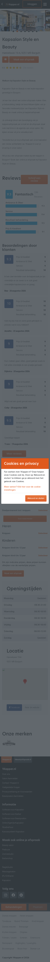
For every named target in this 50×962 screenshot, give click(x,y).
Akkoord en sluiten (36, 498)
